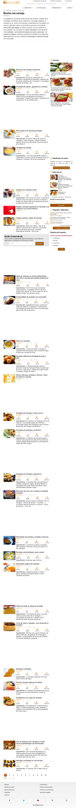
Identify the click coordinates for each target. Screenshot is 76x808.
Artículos (41, 8)
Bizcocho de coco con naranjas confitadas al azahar (32, 492)
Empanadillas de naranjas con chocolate (31, 297)
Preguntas (56, 8)
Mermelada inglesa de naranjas (27, 564)
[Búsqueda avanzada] (65, 4)
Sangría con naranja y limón (26, 190)
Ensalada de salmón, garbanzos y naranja (31, 87)
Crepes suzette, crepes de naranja (29, 218)
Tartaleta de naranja (23, 148)
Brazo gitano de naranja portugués (29, 131)
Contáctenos (43, 784)
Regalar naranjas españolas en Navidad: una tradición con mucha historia (32, 208)
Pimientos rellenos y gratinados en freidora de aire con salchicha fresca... (65, 186)
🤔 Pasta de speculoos (56, 222)
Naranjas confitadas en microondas (29, 761)
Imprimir (68, 197)
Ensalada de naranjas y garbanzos (29, 474)
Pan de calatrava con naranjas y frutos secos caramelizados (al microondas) (30, 742)
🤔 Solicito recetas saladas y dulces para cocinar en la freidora (60, 218)
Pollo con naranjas (23, 341)
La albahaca (56, 238)
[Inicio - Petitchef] (4, 10)
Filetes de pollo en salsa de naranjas (29, 606)
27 (5, 778)
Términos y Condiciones (47, 790)
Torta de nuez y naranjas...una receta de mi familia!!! (32, 624)
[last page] (13, 778)
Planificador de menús (61, 168)
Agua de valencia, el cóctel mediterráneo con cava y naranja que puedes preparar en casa (32, 278)
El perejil (55, 240)
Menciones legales (45, 792)
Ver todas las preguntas (66, 225)
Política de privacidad (46, 787)
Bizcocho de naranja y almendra (28, 70)
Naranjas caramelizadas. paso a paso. (30, 552)
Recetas (27, 8)
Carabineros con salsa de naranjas (29, 698)
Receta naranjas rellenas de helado (29, 682)
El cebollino (56, 243)
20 (46, 775)
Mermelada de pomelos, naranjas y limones (32, 537)
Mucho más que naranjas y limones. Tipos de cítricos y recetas (31, 376)
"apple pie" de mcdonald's (62, 193)
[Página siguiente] (9, 778)
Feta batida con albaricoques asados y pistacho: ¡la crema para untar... (65, 179)
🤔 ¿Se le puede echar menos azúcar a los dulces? (61, 213)
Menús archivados (58, 197)
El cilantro (55, 245)
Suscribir (39, 244)
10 (41, 775)
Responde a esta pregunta (56, 215)
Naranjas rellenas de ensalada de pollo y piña (31, 357)
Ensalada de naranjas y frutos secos (29, 413)
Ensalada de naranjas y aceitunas (28, 430)
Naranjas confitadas (23, 669)
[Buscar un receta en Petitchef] (62, 3)
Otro (69, 8)
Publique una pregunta (62, 228)
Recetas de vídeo (9, 787)
